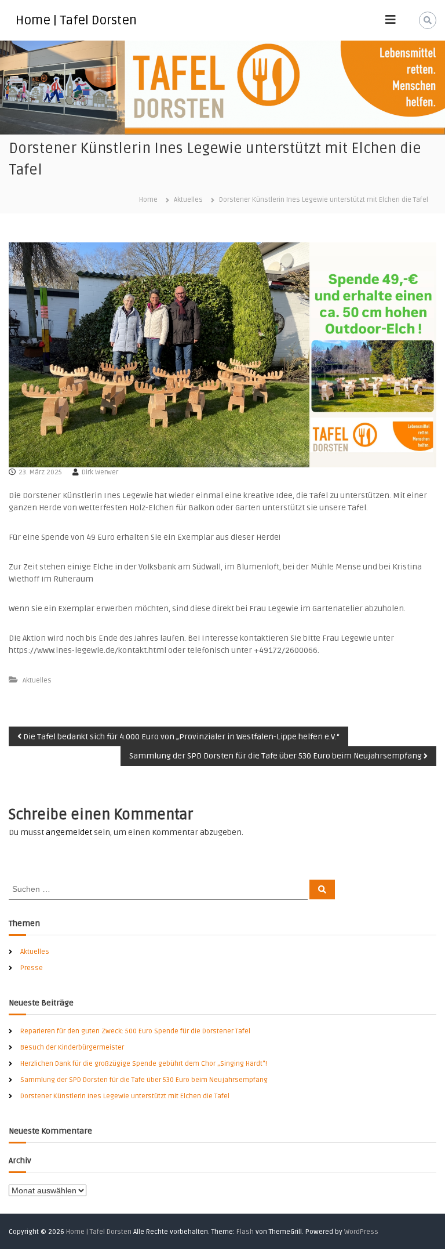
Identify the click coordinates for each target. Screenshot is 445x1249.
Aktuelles (188, 199)
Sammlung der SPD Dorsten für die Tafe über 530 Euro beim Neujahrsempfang (144, 1080)
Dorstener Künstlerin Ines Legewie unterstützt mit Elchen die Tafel (124, 1096)
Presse (31, 968)
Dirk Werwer (100, 472)
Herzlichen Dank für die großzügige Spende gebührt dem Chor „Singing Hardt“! (143, 1063)
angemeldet (69, 832)
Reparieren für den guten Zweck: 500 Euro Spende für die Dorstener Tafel (135, 1031)
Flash (245, 1232)
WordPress (361, 1232)
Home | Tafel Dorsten (76, 20)
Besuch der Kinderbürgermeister (72, 1047)
